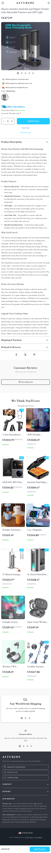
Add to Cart (40, 849)
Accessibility (38, 837)
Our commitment (8, 815)
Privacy (32, 837)
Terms (27, 837)
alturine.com (7, 804)
